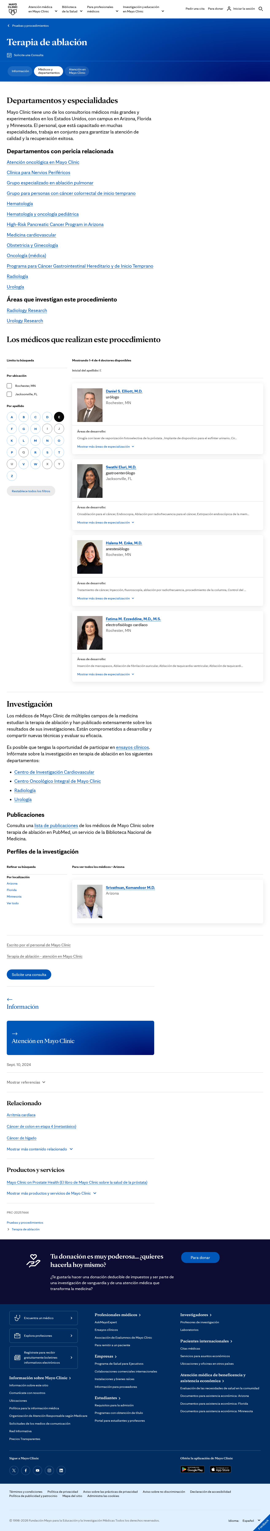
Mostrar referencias (23, 1082)
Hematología (20, 203)
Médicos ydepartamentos (49, 71)
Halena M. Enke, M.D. (124, 542)
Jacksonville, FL (26, 394)
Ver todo (13, 903)
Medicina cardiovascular (31, 235)
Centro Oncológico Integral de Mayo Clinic (57, 781)
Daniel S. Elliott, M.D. (124, 391)
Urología (15, 287)
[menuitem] (20, 71)
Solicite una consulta (29, 974)
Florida (12, 890)
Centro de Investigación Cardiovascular (54, 772)
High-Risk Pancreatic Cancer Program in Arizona (55, 224)
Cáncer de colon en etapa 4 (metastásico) (41, 1126)
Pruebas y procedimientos (30, 26)
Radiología (17, 276)
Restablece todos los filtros (31, 491)
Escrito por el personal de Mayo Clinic (39, 944)
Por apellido (15, 406)
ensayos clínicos (132, 747)
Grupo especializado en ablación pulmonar (50, 183)
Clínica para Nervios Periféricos (38, 172)
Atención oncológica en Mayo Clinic (43, 162)
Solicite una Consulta (28, 55)
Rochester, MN (25, 386)
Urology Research (25, 321)
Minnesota (14, 896)
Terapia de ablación (47, 42)
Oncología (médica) (26, 255)
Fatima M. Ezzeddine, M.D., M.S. (133, 618)
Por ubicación (17, 376)
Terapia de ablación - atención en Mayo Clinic (44, 956)
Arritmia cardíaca (21, 1114)
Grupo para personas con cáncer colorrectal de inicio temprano (71, 193)
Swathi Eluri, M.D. (121, 466)
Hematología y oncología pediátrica (43, 214)
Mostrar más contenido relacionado (37, 1149)
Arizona (12, 883)
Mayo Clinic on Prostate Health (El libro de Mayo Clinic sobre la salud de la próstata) (77, 1182)
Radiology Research (27, 310)
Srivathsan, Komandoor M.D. (130, 887)
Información (20, 71)
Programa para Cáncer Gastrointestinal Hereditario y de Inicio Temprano (80, 266)
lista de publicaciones (56, 825)
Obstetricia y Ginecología (32, 245)
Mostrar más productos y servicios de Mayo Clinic (49, 1193)
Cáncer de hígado (21, 1137)
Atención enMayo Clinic (77, 71)
